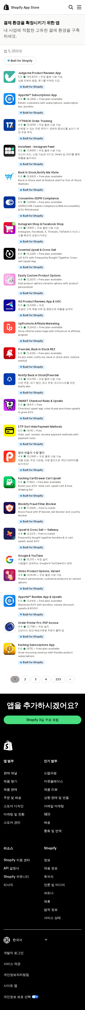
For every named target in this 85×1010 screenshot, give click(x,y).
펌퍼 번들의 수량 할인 (31, 452)
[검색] (71, 7)
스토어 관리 (12, 822)
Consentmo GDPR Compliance (38, 198)
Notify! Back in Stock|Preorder (38, 375)
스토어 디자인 (14, 806)
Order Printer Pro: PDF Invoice (38, 622)
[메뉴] (79, 7)
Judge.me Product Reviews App (39, 73)
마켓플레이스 (53, 781)
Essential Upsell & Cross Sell (37, 249)
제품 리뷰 (51, 789)
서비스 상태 (52, 918)
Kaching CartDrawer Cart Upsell (39, 478)
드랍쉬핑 (50, 773)
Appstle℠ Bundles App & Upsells (40, 597)
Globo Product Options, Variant (39, 571)
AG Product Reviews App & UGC (39, 301)
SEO (47, 814)
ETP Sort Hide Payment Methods (40, 426)
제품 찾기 (10, 781)
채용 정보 (51, 868)
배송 (47, 822)
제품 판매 (10, 789)
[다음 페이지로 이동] (70, 679)
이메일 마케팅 (54, 806)
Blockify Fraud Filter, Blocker (37, 504)
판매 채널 (10, 773)
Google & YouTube (30, 555)
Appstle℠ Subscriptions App (37, 95)
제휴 (47, 901)
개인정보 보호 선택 (17, 997)
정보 (47, 860)
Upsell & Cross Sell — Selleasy (38, 529)
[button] (42, 80)
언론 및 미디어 (54, 885)
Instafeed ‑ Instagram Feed (36, 146)
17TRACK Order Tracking (35, 121)
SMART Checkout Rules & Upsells (40, 401)
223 (58, 679)
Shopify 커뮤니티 (16, 876)
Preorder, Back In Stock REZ (36, 349)
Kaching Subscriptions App (36, 645)
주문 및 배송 (12, 797)
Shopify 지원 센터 (17, 860)
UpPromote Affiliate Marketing (38, 323)
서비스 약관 (12, 964)
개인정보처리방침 (16, 975)
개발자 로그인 (14, 953)
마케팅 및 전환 (14, 814)
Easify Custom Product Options (39, 275)
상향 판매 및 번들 (56, 797)
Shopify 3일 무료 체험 (42, 720)
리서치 (8, 885)
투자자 (48, 876)
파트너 (48, 893)
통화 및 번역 (53, 831)
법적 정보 (51, 909)
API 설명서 (11, 868)
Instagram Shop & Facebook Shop (41, 224)
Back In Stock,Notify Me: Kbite (38, 172)
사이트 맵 (10, 985)
